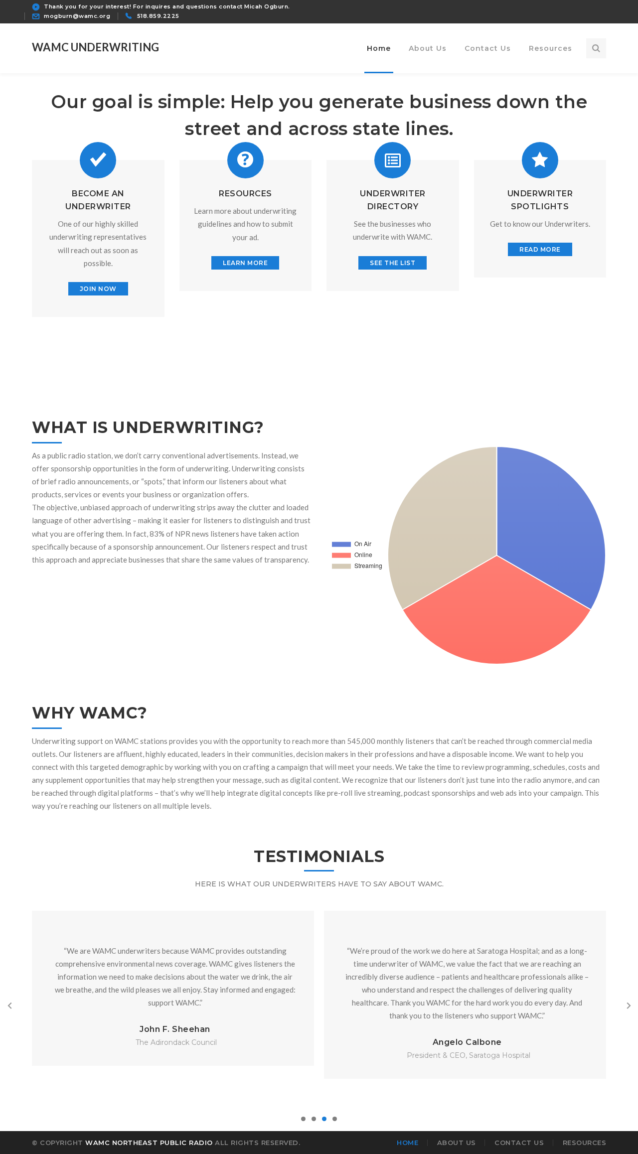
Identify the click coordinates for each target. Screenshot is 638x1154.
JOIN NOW (98, 288)
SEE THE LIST (392, 263)
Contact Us (519, 1143)
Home (407, 1143)
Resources (585, 1143)
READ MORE (540, 249)
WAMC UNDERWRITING (95, 47)
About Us (456, 1143)
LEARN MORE (245, 263)
